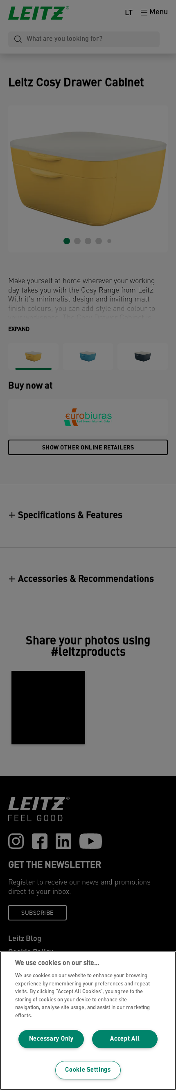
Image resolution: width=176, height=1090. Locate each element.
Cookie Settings (88, 1070)
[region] (88, 1020)
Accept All (124, 1039)
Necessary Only (51, 1039)
